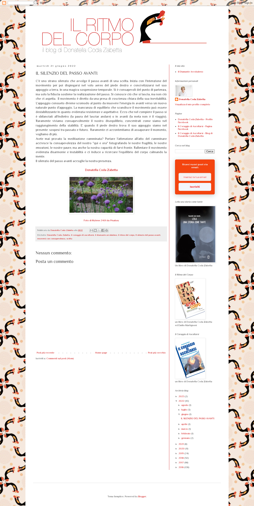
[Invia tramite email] (91, 230)
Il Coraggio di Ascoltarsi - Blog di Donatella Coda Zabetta (195, 134)
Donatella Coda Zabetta (101, 170)
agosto (185, 405)
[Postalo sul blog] (95, 230)
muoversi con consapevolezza (51, 238)
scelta (69, 238)
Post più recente (45, 352)
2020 (182, 448)
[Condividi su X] (99, 230)
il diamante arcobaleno (106, 235)
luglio (184, 409)
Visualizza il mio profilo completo (192, 104)
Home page (101, 352)
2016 (181, 467)
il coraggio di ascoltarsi (82, 235)
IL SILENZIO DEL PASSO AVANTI (197, 418)
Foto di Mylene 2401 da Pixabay (101, 220)
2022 (182, 401)
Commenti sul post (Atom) (60, 358)
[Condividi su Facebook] (103, 230)
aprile (184, 424)
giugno (185, 414)
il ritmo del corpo (126, 235)
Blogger (142, 496)
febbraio (186, 433)
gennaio (185, 438)
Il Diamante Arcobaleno (190, 71)
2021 (181, 444)
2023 (182, 396)
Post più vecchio (157, 352)
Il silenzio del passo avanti (148, 235)
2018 (181, 458)
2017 (181, 462)
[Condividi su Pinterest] (107, 230)
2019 (181, 453)
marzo (185, 429)
